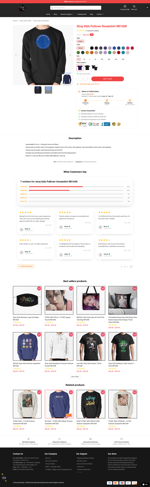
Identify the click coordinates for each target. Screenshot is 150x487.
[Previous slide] (16, 55)
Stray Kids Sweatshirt (41, 21)
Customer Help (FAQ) (83, 469)
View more (75, 376)
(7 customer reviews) (92, 31)
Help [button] (146, 484)
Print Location (81, 62)
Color (78, 44)
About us (48, 458)
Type (78, 38)
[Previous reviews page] (121, 266)
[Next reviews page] (131, 266)
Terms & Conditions (51, 461)
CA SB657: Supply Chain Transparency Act (58, 469)
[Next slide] (70, 55)
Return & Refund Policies (84, 464)
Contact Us (80, 466)
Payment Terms (82, 461)
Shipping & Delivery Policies (85, 458)
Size (78, 56)
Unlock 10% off (4, 478)
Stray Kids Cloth (25, 21)
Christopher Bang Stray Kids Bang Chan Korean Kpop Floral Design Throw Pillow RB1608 (122, 319)
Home (15, 21)
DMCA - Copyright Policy (53, 466)
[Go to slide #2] (48, 90)
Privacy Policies (50, 464)
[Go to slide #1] (38, 90)
